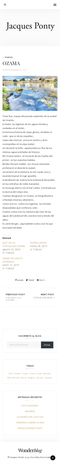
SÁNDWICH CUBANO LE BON (30, 422)
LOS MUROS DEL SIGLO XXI (30, 416)
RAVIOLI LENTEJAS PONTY (30, 428)
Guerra (33, 373)
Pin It (42, 280)
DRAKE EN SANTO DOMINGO (12, 260)
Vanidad (48, 378)
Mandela (47, 373)
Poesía (9, 57)
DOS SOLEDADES (30, 405)
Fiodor (25, 373)
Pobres (23, 378)
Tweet (31, 280)
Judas (39, 373)
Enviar (47, 344)
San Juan (40, 378)
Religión (31, 378)
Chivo (10, 373)
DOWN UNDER (38, 242)
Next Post (44, 296)
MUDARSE (30, 411)
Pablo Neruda (13, 378)
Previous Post (15, 297)
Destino (17, 373)
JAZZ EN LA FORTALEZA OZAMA (13, 244)
